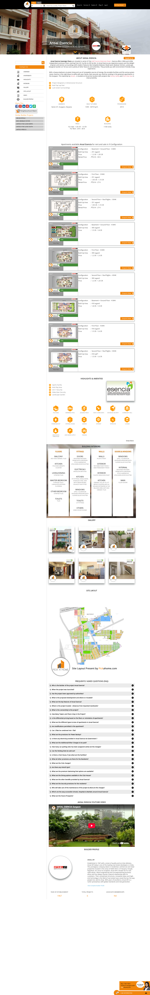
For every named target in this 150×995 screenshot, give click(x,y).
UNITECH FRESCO (21, 129)
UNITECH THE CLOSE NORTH (24, 124)
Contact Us (23, 67)
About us (79, 5)
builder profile (28, 99)
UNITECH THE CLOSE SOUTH (24, 127)
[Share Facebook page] (17, 106)
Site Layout (27, 91)
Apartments (27, 75)
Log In (106, 5)
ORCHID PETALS (20, 118)
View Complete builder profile (95, 886)
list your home (119, 5)
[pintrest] (27, 106)
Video (25, 95)
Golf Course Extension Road (101, 61)
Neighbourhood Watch (29, 111)
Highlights (27, 79)
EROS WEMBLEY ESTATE (23, 121)
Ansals (73, 76)
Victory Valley (115, 76)
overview (26, 72)
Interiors (26, 83)
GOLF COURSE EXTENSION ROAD (63, 46)
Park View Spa (128, 76)
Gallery (26, 87)
